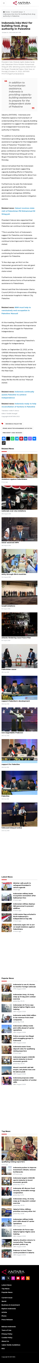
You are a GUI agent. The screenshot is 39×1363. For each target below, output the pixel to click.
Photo (4, 1316)
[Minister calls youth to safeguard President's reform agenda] (7, 886)
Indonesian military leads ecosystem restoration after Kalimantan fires (24, 896)
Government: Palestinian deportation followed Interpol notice (17, 827)
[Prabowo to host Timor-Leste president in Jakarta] (7, 1254)
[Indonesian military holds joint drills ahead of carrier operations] (7, 1029)
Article (4, 1312)
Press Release (7, 1320)
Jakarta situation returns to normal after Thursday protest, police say (24, 1242)
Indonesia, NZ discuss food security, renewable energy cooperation (24, 1190)
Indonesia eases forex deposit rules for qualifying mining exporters (24, 1049)
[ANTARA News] (21, 3)
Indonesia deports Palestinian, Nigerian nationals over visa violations (18, 510)
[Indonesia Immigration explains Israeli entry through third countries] (19, 561)
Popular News (8, 978)
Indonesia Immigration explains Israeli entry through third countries (17, 573)
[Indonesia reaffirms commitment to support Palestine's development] (19, 688)
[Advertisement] (19, 853)
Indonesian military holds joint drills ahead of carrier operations (23, 1028)
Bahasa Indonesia (9, 1327)
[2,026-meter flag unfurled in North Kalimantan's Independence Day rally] (7, 917)
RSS (3, 1349)
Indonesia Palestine (13, 424)
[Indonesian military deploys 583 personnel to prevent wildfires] (7, 907)
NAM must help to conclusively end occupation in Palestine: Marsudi (16, 310)
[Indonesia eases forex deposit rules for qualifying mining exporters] (7, 1050)
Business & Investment (11, 1305)
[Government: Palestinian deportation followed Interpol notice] (19, 814)
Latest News (7, 877)
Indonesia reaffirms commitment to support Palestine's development (17, 700)
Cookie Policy (7, 1338)
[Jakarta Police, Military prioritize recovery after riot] (7, 1212)
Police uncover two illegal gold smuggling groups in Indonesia (23, 1038)
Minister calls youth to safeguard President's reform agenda (22, 885)
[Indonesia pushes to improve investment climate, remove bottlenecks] (7, 1171)
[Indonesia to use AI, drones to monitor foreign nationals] (7, 987)
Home (7, 12)
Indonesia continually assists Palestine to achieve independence (18, 395)
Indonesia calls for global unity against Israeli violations (18, 605)
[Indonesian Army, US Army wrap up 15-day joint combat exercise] (7, 998)
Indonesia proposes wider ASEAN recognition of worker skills (25, 1080)
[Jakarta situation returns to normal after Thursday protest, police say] (7, 1243)
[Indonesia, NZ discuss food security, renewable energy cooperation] (7, 1191)
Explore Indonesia (9, 1309)
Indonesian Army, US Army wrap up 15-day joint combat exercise (24, 997)
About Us (5, 1341)
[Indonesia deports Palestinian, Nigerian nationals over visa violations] (19, 497)
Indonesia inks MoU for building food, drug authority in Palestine (19, 15)
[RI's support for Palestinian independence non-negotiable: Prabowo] (19, 719)
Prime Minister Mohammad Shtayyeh (17, 428)
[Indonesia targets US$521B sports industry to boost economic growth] (7, 1060)
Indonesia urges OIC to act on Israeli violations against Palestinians (17, 478)
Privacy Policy (7, 1334)
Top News (6, 1131)
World (4, 1301)
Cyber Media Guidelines (11, 1345)
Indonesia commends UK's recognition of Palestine (19, 795)
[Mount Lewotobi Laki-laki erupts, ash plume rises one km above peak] (7, 1070)
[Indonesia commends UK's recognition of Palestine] (19, 783)
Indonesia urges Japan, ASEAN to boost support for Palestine (18, 763)
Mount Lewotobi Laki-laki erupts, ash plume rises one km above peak (24, 1069)
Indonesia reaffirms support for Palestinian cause (15, 668)
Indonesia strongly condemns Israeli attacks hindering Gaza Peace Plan (17, 636)
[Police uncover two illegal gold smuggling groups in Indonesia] (7, 1039)
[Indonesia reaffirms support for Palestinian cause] (19, 656)
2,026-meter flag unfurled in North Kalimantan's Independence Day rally (24, 916)
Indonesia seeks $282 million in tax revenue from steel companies (24, 1017)
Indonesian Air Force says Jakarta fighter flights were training (24, 1007)
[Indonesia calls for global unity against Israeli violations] (19, 593)
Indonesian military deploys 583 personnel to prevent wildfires (24, 906)
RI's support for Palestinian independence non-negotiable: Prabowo (19, 731)
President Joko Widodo (12, 432)
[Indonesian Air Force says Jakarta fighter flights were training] (7, 1008)
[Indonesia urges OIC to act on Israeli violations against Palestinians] (19, 466)
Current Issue (17, 12)
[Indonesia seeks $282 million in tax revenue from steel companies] (7, 1018)
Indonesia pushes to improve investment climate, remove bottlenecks (24, 1170)
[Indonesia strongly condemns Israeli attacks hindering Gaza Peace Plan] (19, 624)
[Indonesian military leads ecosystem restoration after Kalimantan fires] (7, 897)
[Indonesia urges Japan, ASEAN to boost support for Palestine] (19, 751)
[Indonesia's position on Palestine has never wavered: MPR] (19, 529)
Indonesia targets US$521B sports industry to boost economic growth (24, 1059)
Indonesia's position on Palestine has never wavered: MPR (17, 541)
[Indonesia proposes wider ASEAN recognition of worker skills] (7, 1081)
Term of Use (6, 1330)
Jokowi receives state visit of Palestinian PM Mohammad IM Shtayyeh (18, 211)
